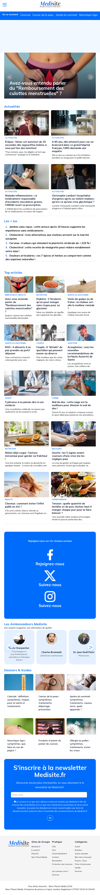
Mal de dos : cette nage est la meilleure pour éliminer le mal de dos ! (71, 405)
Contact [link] (55, 857)
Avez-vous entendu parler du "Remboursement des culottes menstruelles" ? (18, 305)
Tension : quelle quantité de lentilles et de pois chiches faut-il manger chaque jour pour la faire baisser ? (72, 508)
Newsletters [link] (57, 860)
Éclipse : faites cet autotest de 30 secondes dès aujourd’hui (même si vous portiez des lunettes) (26, 145)
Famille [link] (78, 868)
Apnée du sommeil (66, 14)
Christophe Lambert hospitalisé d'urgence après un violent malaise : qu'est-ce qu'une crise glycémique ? (73, 198)
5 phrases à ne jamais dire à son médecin (24, 404)
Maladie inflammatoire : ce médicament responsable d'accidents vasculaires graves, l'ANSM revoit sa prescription (24, 200)
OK (50, 818)
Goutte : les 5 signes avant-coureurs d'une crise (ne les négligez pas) (68, 456)
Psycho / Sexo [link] (81, 860)
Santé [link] (77, 846)
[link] (50, 554)
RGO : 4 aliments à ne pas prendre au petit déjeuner (18, 350)
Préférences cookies (60, 868)
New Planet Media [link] (39, 857)
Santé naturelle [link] (81, 853)
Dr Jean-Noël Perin (51, 652)
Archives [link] (55, 875)
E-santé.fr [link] (36, 850)
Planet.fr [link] (35, 853)
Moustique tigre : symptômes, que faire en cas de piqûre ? (16, 745)
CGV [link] (54, 850)
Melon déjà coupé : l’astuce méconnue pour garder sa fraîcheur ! (26, 456)
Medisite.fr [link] (36, 846)
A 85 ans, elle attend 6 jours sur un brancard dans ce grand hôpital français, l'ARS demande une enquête (72, 146)
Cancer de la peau (43, 14)
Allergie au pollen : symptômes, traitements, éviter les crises (80, 745)
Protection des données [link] (62, 864)
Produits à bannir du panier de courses (50, 742)
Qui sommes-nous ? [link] (60, 871)
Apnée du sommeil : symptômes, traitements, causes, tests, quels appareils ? (81, 703)
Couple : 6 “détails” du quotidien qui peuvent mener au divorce (49, 350)
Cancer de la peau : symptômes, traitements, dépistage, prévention (49, 703)
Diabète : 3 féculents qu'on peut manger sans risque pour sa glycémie (36, 88)
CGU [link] (54, 846)
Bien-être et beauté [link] (83, 857)
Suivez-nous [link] (50, 584)
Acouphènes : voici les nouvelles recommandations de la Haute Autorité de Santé (81, 353)
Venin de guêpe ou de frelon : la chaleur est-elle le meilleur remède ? (81, 303)
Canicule (25, 14)
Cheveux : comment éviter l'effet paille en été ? (24, 505)
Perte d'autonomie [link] (83, 864)
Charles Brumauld (19, 652)
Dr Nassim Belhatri (83, 652)
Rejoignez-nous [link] (50, 563)
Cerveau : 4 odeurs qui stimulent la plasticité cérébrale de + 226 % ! (49, 243)
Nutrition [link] (78, 850)
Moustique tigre (88, 14)
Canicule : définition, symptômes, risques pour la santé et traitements (18, 701)
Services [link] (78, 871)
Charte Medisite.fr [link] (59, 853)
